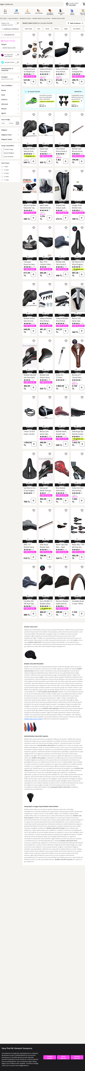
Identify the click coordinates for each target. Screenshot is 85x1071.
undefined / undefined (11, 29)
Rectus (56, 29)
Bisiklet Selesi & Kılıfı (58, 18)
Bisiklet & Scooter (25, 18)
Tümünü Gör (77, 91)
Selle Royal (28, 29)
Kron (38, 29)
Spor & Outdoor (13, 18)
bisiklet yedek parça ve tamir (33, 719)
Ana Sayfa (3, 18)
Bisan (47, 29)
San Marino (77, 29)
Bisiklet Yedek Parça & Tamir (41, 18)
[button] (27, 63)
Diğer (66, 29)
